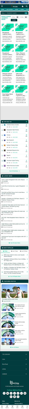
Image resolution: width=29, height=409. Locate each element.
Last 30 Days (24, 251)
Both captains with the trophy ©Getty (20, 331)
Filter (14, 20)
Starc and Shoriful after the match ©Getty (21, 340)
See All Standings (13, 171)
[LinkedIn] (11, 396)
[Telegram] (14, 396)
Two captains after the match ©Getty (10, 299)
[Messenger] (25, 393)
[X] (14, 393)
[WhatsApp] (21, 393)
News (16, 9)
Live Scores (9, 9)
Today (6, 251)
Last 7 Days (15, 251)
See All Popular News (15, 276)
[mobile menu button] (2, 6)
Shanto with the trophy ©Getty (20, 323)
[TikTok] (18, 393)
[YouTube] (7, 393)
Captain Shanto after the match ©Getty (20, 314)
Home (2, 9)
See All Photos (15, 347)
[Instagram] (11, 393)
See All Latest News (15, 242)
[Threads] (18, 396)
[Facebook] (4, 393)
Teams (22, 9)
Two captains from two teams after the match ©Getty (20, 305)
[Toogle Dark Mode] (23, 6)
